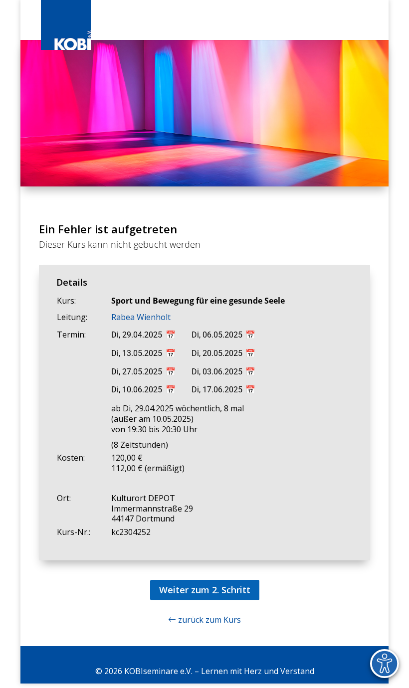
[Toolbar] (384, 663)
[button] (366, 26)
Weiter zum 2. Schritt (204, 590)
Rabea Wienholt (141, 317)
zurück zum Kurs (208, 619)
